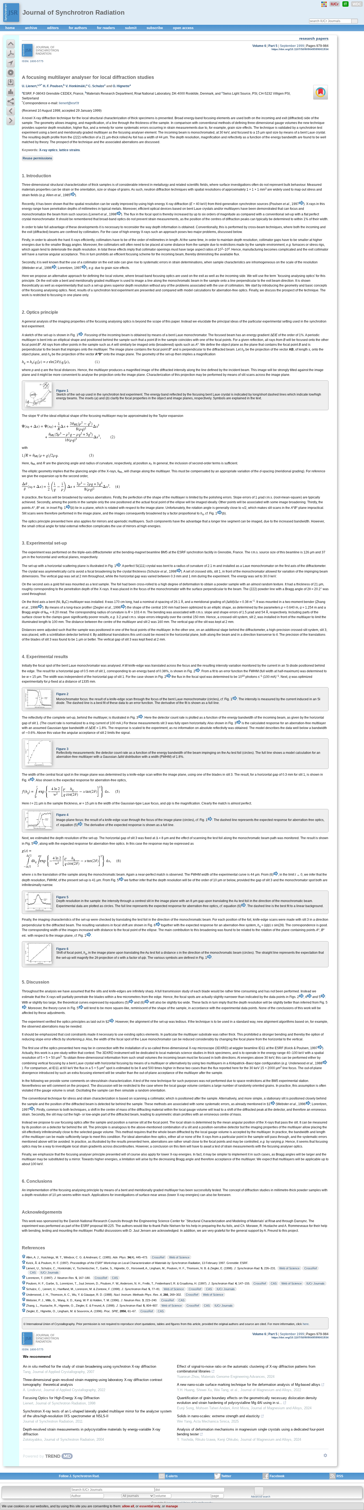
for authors (78, 28)
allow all (128, 1506)
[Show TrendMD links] (325, 1455)
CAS (33, 1272)
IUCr (334, 4)
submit (131, 28)
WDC (357, 4)
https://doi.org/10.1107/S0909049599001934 (300, 49)
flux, (86, 128)
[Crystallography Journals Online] (324, 4)
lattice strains (69, 150)
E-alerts (172, 1476)
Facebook (277, 1476)
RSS (340, 1476)
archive (31, 28)
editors (53, 28)
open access (183, 28)
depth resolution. (85, 249)
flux (179, 677)
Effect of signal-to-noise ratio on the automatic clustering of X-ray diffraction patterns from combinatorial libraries (246, 1368)
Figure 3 (62, 749)
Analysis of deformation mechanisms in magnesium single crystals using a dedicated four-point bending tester (250, 1431)
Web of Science (179, 1257)
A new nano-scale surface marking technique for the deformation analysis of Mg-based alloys (248, 1385)
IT (345, 4)
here (306, 1324)
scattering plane (74, 566)
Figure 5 (62, 897)
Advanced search (260, 1496)
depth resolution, (60, 128)
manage (172, 1506)
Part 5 (272, 46)
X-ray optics (48, 150)
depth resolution (137, 285)
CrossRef (158, 1257)
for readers (106, 28)
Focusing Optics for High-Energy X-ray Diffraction (61, 1398)
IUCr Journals (50, 1272)
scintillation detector (63, 635)
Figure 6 (62, 949)
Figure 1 (62, 391)
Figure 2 (62, 694)
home (10, 28)
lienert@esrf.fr (69, 103)
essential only (149, 1506)
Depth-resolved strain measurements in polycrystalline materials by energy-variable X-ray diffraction (91, 1431)
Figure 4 (62, 815)
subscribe (155, 28)
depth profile (51, 137)
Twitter (226, 1476)
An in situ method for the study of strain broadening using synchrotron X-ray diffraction (89, 1366)
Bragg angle (31, 612)
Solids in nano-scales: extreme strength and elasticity (218, 1416)
